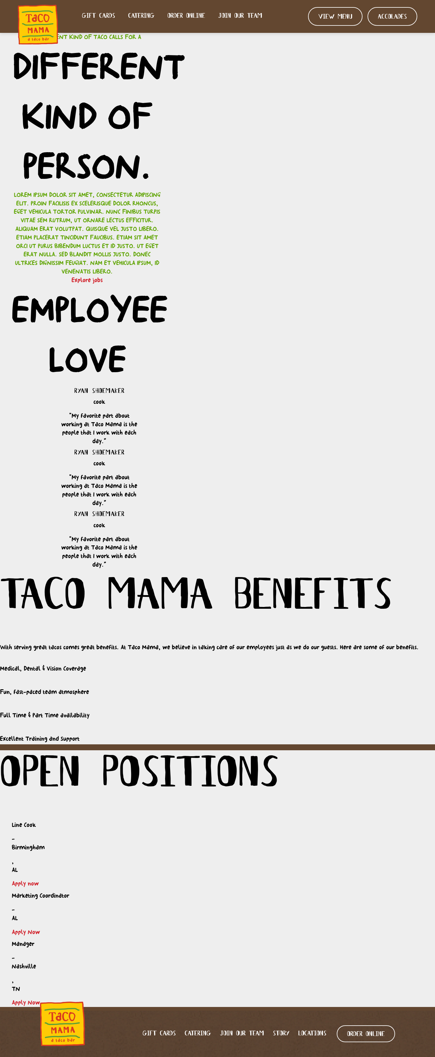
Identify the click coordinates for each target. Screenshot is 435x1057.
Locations (312, 1033)
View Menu (335, 17)
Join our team (240, 16)
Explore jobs (87, 280)
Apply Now (26, 932)
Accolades (392, 17)
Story (281, 1033)
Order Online (186, 16)
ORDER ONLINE (366, 1034)
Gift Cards (98, 16)
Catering (141, 16)
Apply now (25, 883)
